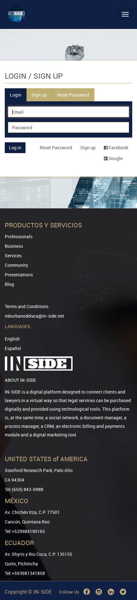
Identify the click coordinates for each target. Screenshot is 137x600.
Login (15, 95)
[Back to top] (123, 563)
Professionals (18, 236)
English (12, 339)
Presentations (19, 275)
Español (13, 348)
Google (115, 158)
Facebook (118, 148)
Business (14, 246)
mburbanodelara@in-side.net (34, 316)
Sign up (39, 95)
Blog (9, 284)
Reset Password (73, 95)
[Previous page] (123, 572)
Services (13, 256)
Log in (15, 148)
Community (16, 265)
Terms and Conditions (26, 306)
